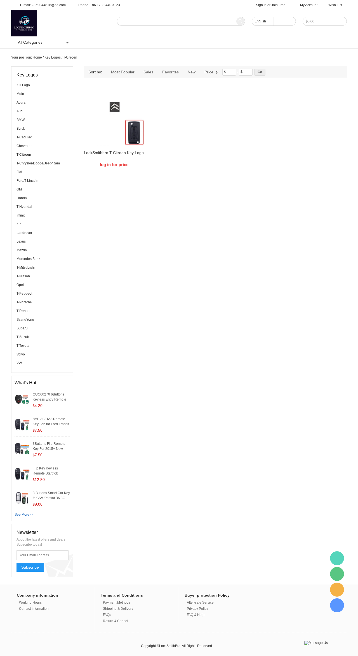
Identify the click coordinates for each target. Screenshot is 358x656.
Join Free (278, 5)
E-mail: (43, 5)
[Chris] (337, 558)
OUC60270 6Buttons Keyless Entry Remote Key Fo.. (49, 399)
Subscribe (30, 567)
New (192, 72)
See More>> (24, 515)
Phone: (99, 5)
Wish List (335, 5)
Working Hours (30, 602)
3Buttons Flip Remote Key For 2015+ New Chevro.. (49, 449)
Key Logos (52, 57)
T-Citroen (70, 57)
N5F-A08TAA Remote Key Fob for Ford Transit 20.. (51, 424)
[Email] (337, 590)
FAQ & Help (195, 615)
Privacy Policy (197, 609)
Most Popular (123, 72)
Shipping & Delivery (118, 609)
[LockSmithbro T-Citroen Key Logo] (114, 115)
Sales (148, 72)
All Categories (30, 42)
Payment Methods (116, 602)
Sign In (261, 5)
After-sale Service (200, 602)
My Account (308, 5)
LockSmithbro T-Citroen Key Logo (114, 152)
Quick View (114, 133)
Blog (125, 42)
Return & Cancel (115, 621)
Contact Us (147, 42)
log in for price (114, 164)
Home (86, 42)
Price (208, 72)
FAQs (107, 615)
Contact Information (34, 609)
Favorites (170, 72)
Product (107, 42)
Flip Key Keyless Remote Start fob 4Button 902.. (45, 473)
